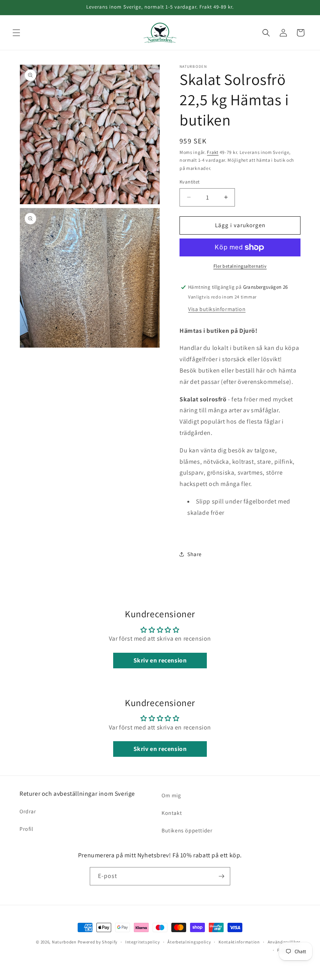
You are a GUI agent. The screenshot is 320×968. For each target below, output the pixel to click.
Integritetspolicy (142, 942)
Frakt (213, 152)
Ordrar (28, 811)
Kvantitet (190, 181)
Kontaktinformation (239, 942)
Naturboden (64, 942)
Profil (27, 828)
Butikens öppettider (187, 830)
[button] (16, 32)
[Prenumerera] (221, 876)
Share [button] (194, 554)
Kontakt (172, 812)
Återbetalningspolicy (189, 942)
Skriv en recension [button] (160, 660)
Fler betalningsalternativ (240, 266)
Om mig (171, 795)
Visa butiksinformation (216, 309)
